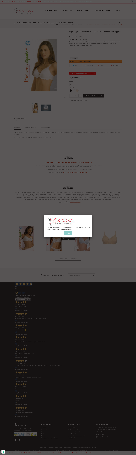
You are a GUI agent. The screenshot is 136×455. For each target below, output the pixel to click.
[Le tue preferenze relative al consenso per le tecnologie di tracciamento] (3, 452)
